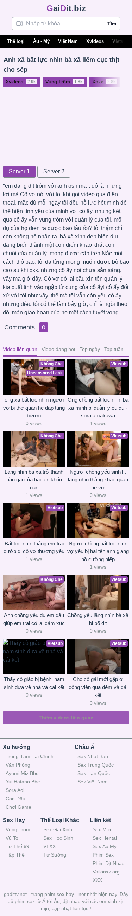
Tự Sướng (54, 855)
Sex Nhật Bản (92, 756)
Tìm (111, 23)
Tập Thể (15, 855)
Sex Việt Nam (92, 781)
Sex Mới (102, 829)
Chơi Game (18, 807)
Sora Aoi (15, 790)
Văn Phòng (18, 765)
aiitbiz (66, 8)
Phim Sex (103, 855)
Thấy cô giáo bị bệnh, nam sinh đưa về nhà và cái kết (34, 683)
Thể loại (16, 41)
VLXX (49, 846)
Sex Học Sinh (58, 838)
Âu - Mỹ (41, 41)
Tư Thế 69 (17, 846)
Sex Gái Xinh (57, 829)
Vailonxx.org (106, 872)
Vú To (12, 838)
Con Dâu (15, 798)
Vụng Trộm (18, 829)
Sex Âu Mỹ (105, 846)
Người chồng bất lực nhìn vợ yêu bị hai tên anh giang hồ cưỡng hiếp (98, 551)
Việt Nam (68, 41)
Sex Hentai (105, 838)
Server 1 (19, 171)
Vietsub (120, 41)
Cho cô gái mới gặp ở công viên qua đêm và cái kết (98, 687)
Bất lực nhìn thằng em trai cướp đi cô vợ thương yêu (34, 547)
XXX (97, 880)
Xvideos (95, 41)
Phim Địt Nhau (109, 863)
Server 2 (53, 171)
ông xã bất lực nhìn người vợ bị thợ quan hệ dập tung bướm (34, 407)
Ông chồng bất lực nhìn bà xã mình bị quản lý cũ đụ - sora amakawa (98, 407)
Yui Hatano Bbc (23, 781)
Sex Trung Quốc (95, 765)
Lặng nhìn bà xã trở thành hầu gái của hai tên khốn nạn (34, 480)
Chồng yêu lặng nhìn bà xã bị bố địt (97, 619)
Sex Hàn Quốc (93, 773)
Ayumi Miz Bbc (22, 773)
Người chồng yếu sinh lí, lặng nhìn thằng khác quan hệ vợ (98, 480)
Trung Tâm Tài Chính (30, 756)
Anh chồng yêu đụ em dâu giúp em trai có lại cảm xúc (34, 619)
